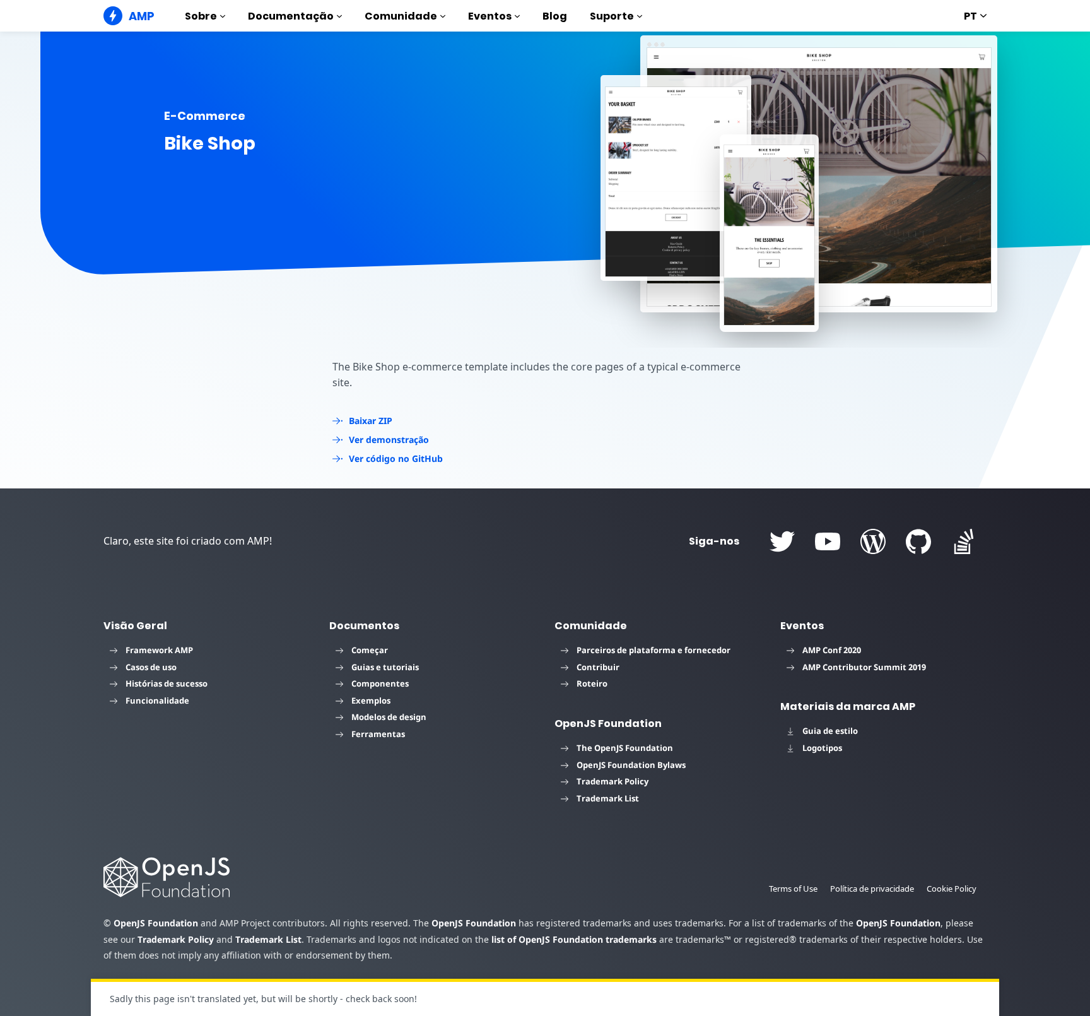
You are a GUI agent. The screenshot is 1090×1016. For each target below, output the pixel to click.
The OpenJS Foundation (625, 747)
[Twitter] (782, 541)
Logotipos (822, 747)
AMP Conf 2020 (831, 650)
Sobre (201, 16)
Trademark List (608, 798)
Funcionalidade (157, 700)
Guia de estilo (830, 730)
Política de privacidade (872, 888)
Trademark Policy (612, 781)
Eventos (490, 16)
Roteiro (592, 683)
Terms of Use (793, 888)
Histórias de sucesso (167, 683)
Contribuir (598, 667)
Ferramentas (378, 734)
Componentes (380, 683)
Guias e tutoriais (385, 667)
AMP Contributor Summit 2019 (864, 667)
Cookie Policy (951, 888)
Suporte (612, 16)
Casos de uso (151, 667)
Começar (369, 650)
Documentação (291, 16)
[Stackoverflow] (963, 541)
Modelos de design (388, 717)
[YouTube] (827, 541)
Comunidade (401, 16)
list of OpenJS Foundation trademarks (574, 939)
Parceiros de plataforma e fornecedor (653, 650)
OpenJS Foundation (156, 923)
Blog (554, 16)
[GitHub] (918, 541)
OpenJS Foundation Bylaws (631, 765)
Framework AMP (159, 650)
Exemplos (370, 700)
